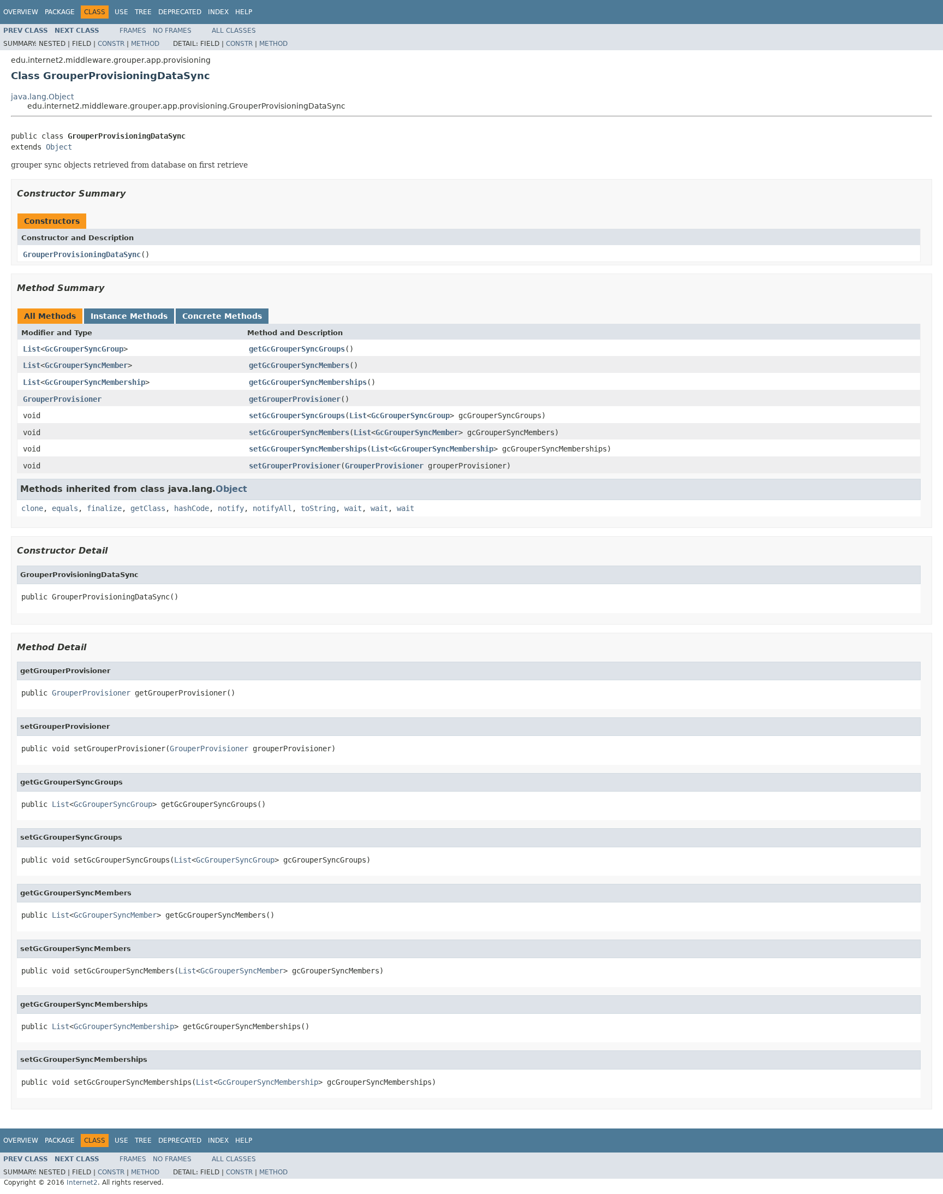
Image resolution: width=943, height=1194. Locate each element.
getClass (147, 508)
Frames (133, 30)
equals (65, 508)
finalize (104, 508)
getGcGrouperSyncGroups (297, 348)
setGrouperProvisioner (295, 465)
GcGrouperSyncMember (86, 365)
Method (145, 43)
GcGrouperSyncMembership (95, 382)
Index (218, 12)
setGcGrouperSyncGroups (297, 415)
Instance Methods (129, 316)
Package (60, 12)
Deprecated (179, 12)
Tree (143, 12)
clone (32, 508)
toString (318, 508)
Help (243, 12)
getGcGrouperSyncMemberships (308, 382)
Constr (111, 43)
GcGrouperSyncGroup (84, 348)
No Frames (172, 30)
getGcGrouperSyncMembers (299, 365)
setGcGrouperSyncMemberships (308, 448)
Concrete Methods (222, 316)
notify (231, 508)
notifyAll (272, 508)
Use (121, 12)
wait (353, 508)
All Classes (234, 30)
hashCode (191, 508)
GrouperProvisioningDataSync (82, 254)
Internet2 (82, 1182)
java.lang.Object (42, 96)
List (31, 348)
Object (59, 146)
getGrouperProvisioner (295, 399)
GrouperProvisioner (62, 399)
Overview (20, 12)
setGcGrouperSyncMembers (299, 432)
